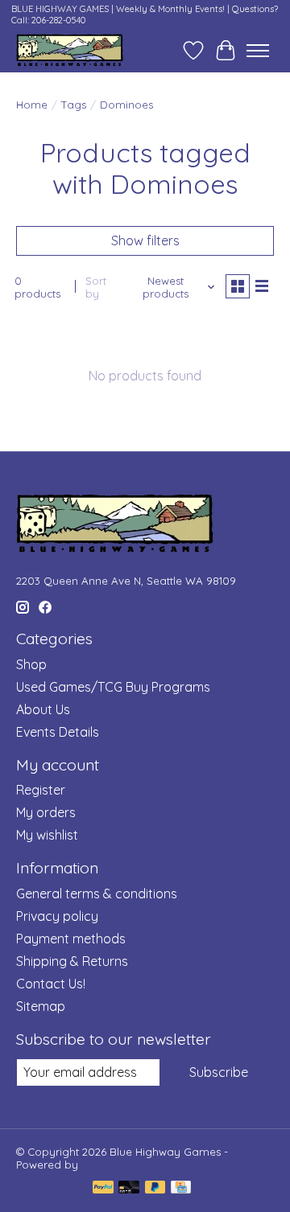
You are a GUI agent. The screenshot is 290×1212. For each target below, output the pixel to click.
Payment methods (71, 939)
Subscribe (218, 1072)
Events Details (57, 732)
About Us (43, 709)
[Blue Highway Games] (69, 50)
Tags (73, 104)
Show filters (145, 240)
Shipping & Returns (72, 961)
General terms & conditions (96, 893)
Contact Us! (50, 984)
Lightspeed (110, 1164)
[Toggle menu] (258, 51)
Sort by (95, 287)
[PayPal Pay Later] (155, 1188)
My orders (46, 812)
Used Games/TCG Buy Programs (113, 687)
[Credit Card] (181, 1188)
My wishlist (47, 835)
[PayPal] (103, 1188)
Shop (31, 664)
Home (32, 104)
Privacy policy (57, 916)
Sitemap (40, 1006)
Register (40, 790)
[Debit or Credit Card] (128, 1188)
